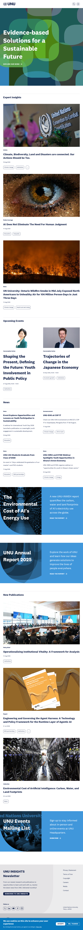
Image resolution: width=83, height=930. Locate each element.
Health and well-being (23, 307)
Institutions (20, 167)
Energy (59, 477)
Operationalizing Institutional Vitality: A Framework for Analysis (41, 651)
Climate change (8, 167)
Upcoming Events (13, 320)
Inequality (17, 234)
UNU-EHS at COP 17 (52, 415)
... (27, 167)
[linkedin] (9, 908)
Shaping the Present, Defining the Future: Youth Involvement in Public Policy (19, 367)
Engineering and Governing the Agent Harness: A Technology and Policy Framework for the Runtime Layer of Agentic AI (39, 720)
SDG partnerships (19, 474)
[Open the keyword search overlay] (74, 4)
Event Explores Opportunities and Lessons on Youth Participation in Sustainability (19, 418)
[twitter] (5, 908)
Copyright (66, 878)
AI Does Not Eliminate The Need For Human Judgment (35, 224)
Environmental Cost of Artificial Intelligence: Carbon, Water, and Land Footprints (41, 790)
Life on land (60, 432)
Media (65, 886)
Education (7, 234)
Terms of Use (68, 874)
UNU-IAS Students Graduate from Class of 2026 (19, 456)
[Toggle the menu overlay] (78, 4)
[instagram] (22, 908)
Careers (66, 882)
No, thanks (73, 924)
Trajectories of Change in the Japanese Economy (61, 362)
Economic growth (49, 378)
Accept (60, 924)
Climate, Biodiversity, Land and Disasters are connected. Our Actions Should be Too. (38, 156)
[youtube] (13, 908)
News (6, 402)
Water (6, 801)
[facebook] (17, 908)
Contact (66, 890)
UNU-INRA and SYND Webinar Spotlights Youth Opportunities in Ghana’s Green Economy (58, 458)
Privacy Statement (69, 870)
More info (39, 927)
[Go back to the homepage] (9, 4)
